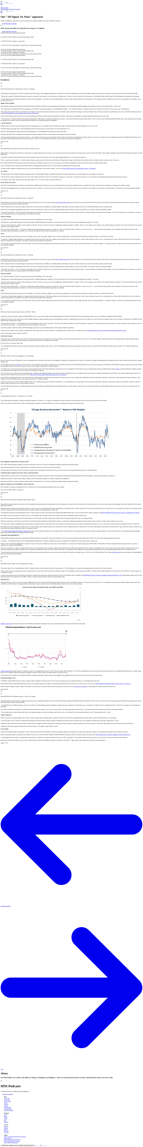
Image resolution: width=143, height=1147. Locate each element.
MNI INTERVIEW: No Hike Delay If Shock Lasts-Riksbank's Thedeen (120, 512)
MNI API (6, 1122)
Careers (18, 9)
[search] (1, 5)
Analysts (6, 1106)
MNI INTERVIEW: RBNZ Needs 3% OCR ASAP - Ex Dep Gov (113, 683)
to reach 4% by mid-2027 (80, 686)
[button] (71, 3)
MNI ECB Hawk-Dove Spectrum (12, 1141)
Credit (5, 1119)
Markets (6, 1117)
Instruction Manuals (8, 1110)
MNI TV (6, 1129)
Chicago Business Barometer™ (11, 1142)
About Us (7, 9)
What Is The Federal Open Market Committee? (15, 1136)
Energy (5, 1114)
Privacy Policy (7, 1101)
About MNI (6, 1098)
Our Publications (8, 1109)
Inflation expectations (6, 623)
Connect (3, 9)
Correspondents (7, 1107)
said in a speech (116, 552)
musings (117, 369)
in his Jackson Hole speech (62, 202)
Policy (5, 1116)
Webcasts (6, 1131)
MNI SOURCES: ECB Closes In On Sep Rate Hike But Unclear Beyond (106, 330)
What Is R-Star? (8, 1138)
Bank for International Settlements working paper (17, 531)
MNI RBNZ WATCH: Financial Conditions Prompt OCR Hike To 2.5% (103, 575)
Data (5, 1120)
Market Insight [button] (4, 7)
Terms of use (7, 1100)
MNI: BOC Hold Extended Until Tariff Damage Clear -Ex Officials (48, 374)
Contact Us (13, 9)
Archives (6, 1104)
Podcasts (6, 1128)
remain (19, 364)
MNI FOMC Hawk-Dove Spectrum (12, 1139)
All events (6, 1132)
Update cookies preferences (26, 1145)
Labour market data (6, 671)
